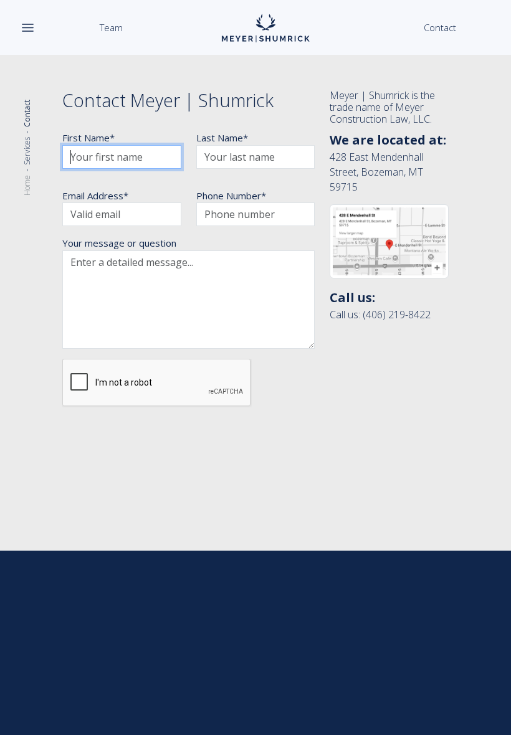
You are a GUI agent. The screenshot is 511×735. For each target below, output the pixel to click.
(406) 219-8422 (397, 314)
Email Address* (95, 195)
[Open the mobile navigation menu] (27, 27)
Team (111, 27)
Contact (440, 27)
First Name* (88, 137)
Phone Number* (231, 195)
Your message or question (119, 243)
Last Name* (222, 137)
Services (27, 151)
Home (27, 185)
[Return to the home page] (266, 27)
